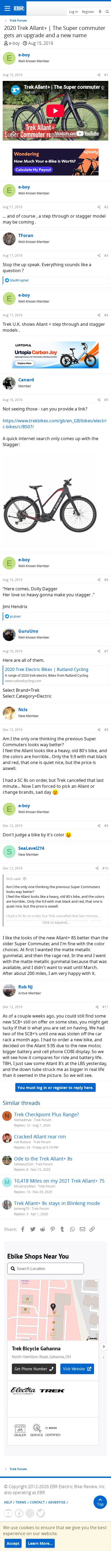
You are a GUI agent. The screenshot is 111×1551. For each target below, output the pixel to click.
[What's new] (99, 11)
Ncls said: (13, 878)
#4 (106, 315)
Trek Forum (42, 1120)
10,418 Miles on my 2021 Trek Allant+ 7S (59, 1180)
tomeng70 (21, 1208)
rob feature (22, 1142)
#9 (106, 825)
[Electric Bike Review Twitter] (40, 1513)
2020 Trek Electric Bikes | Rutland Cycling (46, 669)
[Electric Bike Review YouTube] (8, 1513)
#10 (105, 868)
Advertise (56, 1502)
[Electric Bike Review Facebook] (19, 1513)
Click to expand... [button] (55, 922)
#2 (106, 207)
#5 (106, 400)
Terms (21, 1502)
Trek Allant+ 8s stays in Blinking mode (57, 1203)
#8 (106, 729)
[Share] (99, 75)
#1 (106, 75)
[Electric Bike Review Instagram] (30, 1513)
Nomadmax (23, 1120)
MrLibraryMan (25, 1186)
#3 (106, 255)
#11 (105, 1007)
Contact (37, 1502)
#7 (106, 651)
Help (8, 1502)
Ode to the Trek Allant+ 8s (43, 1158)
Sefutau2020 (23, 1164)
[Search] (107, 11)
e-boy (14, 43)
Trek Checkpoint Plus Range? (46, 1114)
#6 (106, 579)
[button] (7, 8)
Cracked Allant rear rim (40, 1136)
